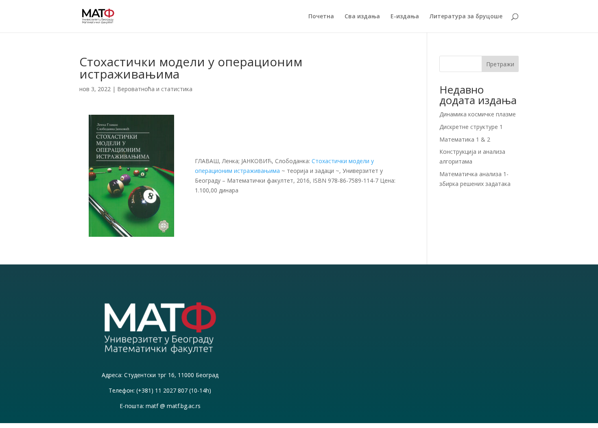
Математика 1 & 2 (464, 139)
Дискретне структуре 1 (471, 127)
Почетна (321, 16)
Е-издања (405, 16)
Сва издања (362, 16)
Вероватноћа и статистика (154, 89)
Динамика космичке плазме (477, 114)
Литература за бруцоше (466, 16)
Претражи (500, 64)
